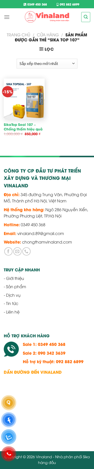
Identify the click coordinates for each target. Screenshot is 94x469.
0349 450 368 (36, 4)
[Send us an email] (17, 251)
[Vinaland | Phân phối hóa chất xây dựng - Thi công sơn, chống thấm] (47, 17)
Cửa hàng (48, 34)
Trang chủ (18, 34)
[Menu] (7, 17)
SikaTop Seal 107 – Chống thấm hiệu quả (23, 126)
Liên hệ (13, 312)
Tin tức (12, 303)
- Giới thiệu (14, 278)
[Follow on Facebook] (8, 251)
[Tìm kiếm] (85, 17)
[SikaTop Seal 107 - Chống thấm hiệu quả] (24, 99)
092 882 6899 (69, 4)
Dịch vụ (13, 295)
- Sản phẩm (15, 286)
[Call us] (26, 251)
